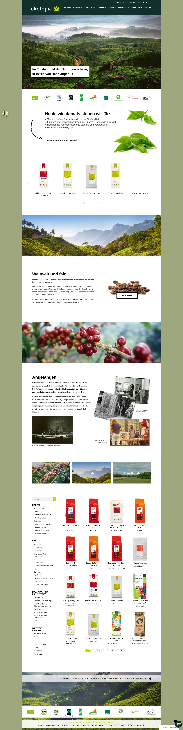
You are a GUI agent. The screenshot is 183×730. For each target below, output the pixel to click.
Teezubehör (39, 644)
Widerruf (90, 722)
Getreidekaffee (40, 534)
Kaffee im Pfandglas (42, 527)
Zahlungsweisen (76, 722)
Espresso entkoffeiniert (43, 524)
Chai (35, 621)
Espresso (37, 521)
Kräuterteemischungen (44, 601)
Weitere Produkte (38, 629)
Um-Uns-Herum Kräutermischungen (42, 605)
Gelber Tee (38, 581)
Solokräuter (38, 598)
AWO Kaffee (39, 508)
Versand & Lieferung (105, 722)
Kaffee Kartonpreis (41, 531)
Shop (147, 7)
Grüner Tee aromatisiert (44, 566)
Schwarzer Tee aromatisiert (40, 555)
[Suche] (54, 499)
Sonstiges (38, 654)
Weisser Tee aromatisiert (44, 578)
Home (67, 7)
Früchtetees (39, 609)
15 (117, 651)
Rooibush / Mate (40, 612)
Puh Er (36, 559)
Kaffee (77, 7)
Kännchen (38, 651)
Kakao (36, 637)
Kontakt (137, 7)
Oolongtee (38, 572)
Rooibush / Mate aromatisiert (40, 617)
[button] (28, 183)
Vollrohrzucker (40, 634)
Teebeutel (38, 548)
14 (112, 651)
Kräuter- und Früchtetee (40, 593)
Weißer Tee (38, 575)
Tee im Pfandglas (41, 585)
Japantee (38, 569)
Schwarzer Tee (40, 551)
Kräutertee (98, 7)
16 (122, 651)
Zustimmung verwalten (169, 727)
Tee (86, 7)
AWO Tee (37, 545)
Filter (36, 648)
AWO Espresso (40, 518)
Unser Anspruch (118, 7)
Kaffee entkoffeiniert (42, 515)
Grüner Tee (38, 562)
